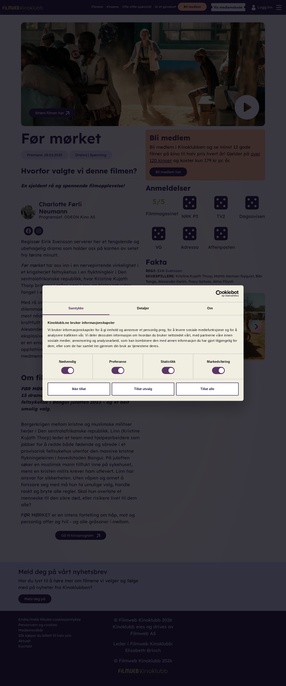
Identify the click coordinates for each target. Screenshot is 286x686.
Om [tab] (210, 308)
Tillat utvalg (143, 389)
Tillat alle (207, 389)
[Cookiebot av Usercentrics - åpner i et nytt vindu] (219, 293)
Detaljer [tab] (143, 308)
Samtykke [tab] (76, 308)
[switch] (117, 370)
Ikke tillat (79, 389)
